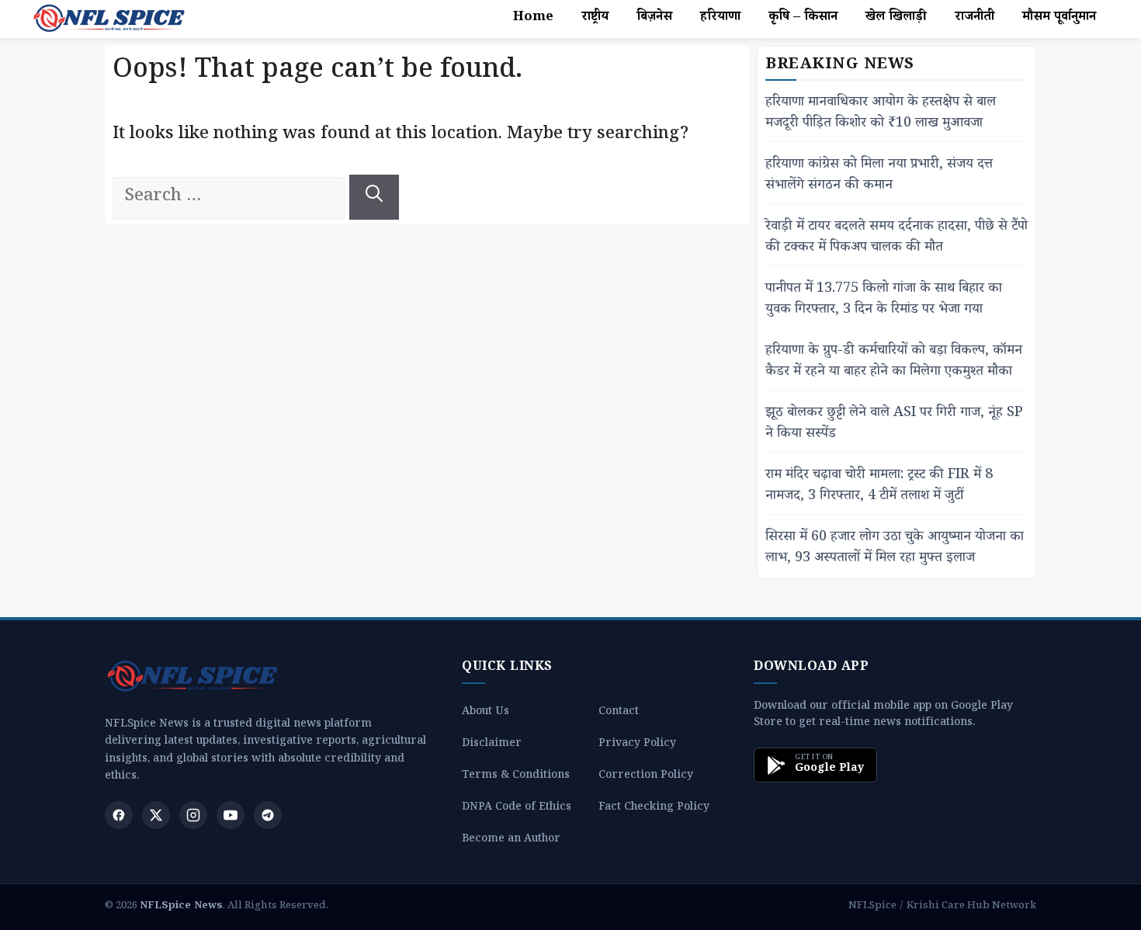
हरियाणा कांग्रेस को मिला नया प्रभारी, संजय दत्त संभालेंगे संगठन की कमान (879, 176)
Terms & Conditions (516, 777)
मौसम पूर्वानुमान (1059, 18)
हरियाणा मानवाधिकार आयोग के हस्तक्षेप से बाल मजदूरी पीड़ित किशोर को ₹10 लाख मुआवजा (880, 114)
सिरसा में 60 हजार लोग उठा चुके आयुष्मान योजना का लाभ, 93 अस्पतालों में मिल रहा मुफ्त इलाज (894, 549)
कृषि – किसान (803, 18)
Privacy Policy (637, 745)
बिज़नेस (654, 18)
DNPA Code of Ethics (516, 808)
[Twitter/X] (156, 815)
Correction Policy (645, 777)
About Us (485, 713)
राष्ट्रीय (595, 18)
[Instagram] (193, 815)
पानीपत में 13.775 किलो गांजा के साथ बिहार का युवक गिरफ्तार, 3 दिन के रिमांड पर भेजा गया (883, 300)
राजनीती (974, 18)
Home (533, 18)
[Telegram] (268, 815)
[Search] (374, 197)
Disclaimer (492, 745)
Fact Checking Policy (653, 808)
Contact (618, 713)
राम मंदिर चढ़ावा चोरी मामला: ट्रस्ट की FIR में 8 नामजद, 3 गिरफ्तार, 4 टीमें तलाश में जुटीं (879, 487)
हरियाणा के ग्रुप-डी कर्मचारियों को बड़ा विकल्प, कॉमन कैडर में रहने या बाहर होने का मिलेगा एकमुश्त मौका (893, 362)
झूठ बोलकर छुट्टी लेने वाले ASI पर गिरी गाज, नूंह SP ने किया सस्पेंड (894, 425)
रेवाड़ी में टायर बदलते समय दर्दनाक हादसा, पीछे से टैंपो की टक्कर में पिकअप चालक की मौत (896, 238)
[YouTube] (230, 815)
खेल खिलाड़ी (896, 18)
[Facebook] (119, 815)
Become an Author (511, 840)
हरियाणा (720, 18)
